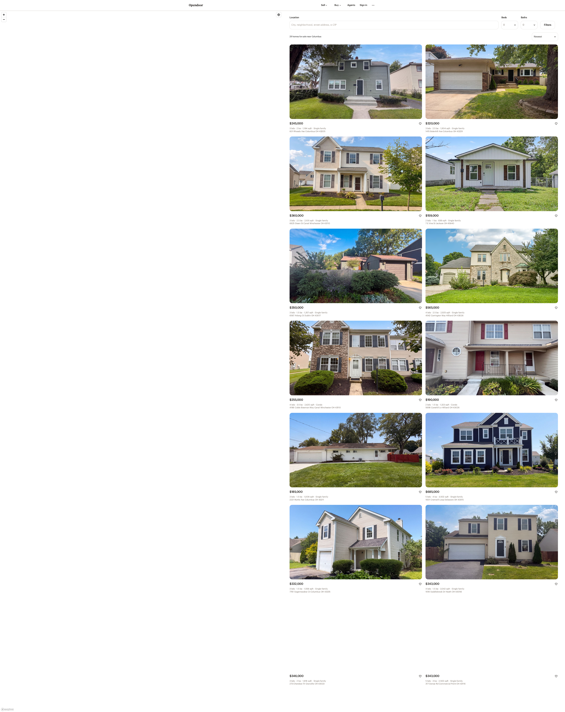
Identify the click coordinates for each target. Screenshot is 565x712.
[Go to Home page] (196, 5)
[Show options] (515, 25)
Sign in (363, 5)
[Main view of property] (356, 81)
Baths (524, 17)
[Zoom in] (3, 14)
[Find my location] (278, 14)
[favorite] (420, 123)
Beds (504, 17)
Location (294, 17)
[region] (141, 361)
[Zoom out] (3, 19)
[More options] (373, 5)
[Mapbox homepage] (7, 709)
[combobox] (509, 25)
